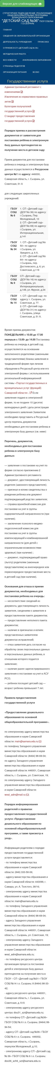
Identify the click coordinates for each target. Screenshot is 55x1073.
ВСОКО (36, 72)
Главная (7, 30)
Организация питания (15, 72)
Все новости (9, 60)
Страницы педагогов (14, 66)
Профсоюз (43, 42)
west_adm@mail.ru (15, 794)
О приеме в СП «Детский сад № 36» (20, 48)
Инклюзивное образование (37, 60)
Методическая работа (14, 54)
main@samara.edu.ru (27, 741)
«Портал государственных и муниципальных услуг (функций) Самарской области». (26, 387)
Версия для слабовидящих (20, 3)
